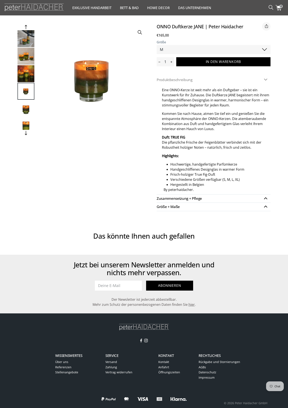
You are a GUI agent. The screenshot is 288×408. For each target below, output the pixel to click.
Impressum (207, 377)
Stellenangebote (66, 372)
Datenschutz (207, 372)
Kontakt (163, 362)
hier (191, 304)
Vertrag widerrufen (118, 372)
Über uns (61, 362)
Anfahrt (163, 367)
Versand (111, 362)
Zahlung (111, 367)
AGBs (202, 367)
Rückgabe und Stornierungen (219, 362)
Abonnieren (169, 285)
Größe (161, 42)
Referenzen (63, 367)
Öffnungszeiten (169, 372)
